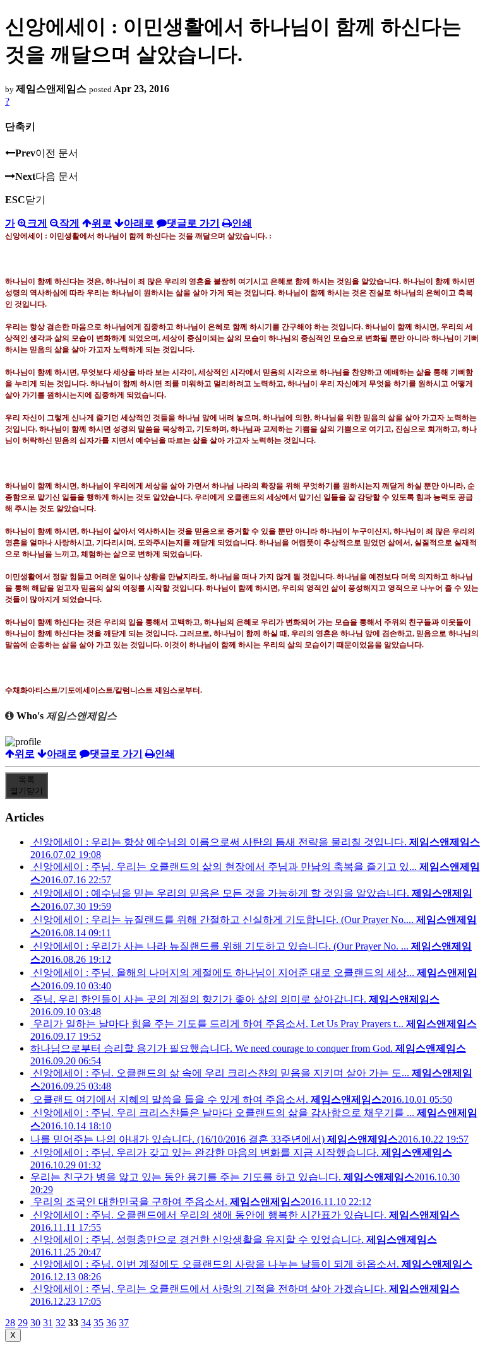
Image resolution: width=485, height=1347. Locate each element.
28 (10, 1322)
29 (23, 1322)
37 (124, 1322)
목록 (26, 785)
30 (35, 1322)
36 (111, 1322)
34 (86, 1322)
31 (48, 1322)
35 (98, 1322)
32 (61, 1322)
